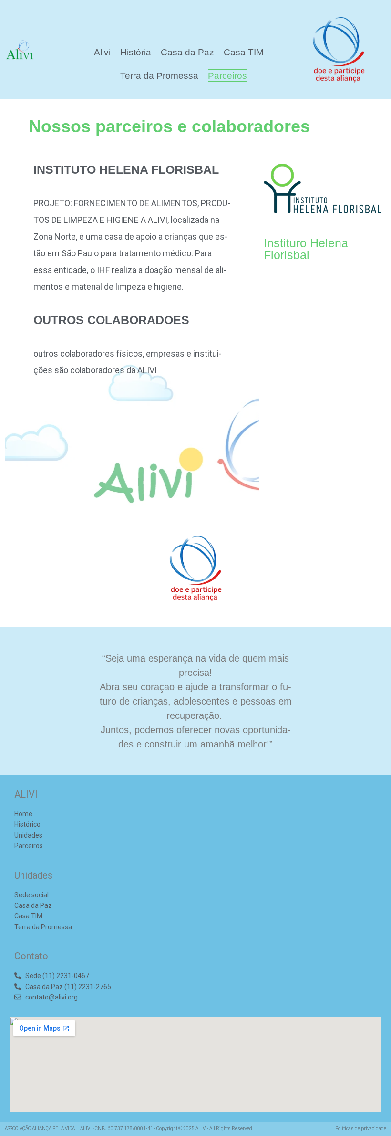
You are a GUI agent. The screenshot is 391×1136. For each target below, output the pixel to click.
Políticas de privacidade (360, 1128)
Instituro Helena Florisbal (306, 249)
